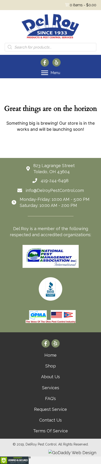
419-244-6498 (55, 180)
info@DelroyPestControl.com (55, 190)
